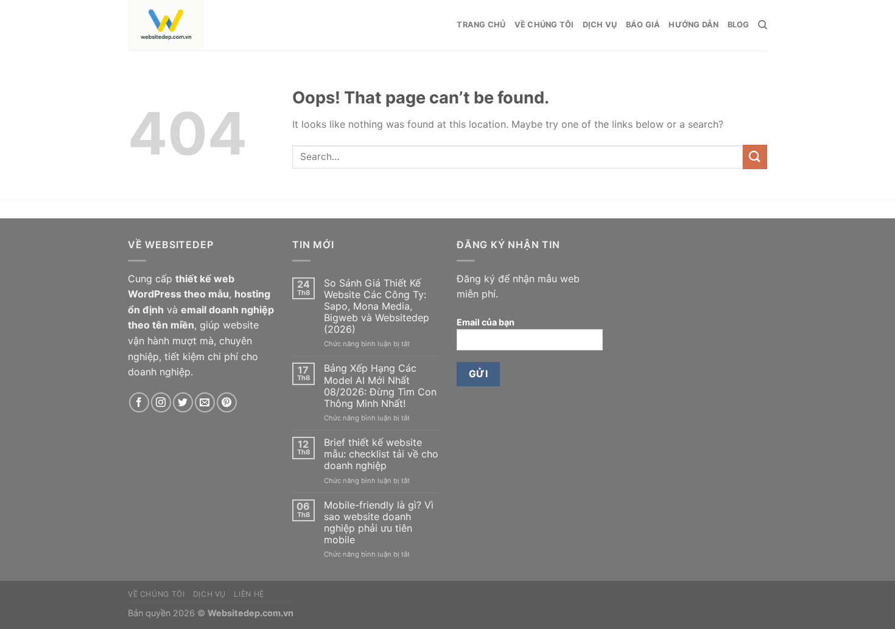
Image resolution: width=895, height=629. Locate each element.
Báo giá (643, 24)
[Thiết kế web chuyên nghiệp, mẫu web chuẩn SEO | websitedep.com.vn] (225, 25)
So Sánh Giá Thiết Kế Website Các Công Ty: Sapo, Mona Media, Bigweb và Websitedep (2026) (376, 306)
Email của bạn (485, 322)
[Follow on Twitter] (183, 402)
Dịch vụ (600, 24)
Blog (738, 24)
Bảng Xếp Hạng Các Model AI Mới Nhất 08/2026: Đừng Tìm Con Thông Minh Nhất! (380, 386)
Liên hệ (249, 594)
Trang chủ (481, 24)
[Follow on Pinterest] (227, 402)
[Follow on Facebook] (139, 402)
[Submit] (755, 157)
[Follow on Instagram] (161, 402)
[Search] (762, 24)
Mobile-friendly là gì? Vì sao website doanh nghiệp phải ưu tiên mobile (378, 522)
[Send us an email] (205, 402)
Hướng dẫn (693, 24)
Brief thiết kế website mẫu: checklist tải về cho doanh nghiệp (381, 454)
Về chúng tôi (544, 24)
